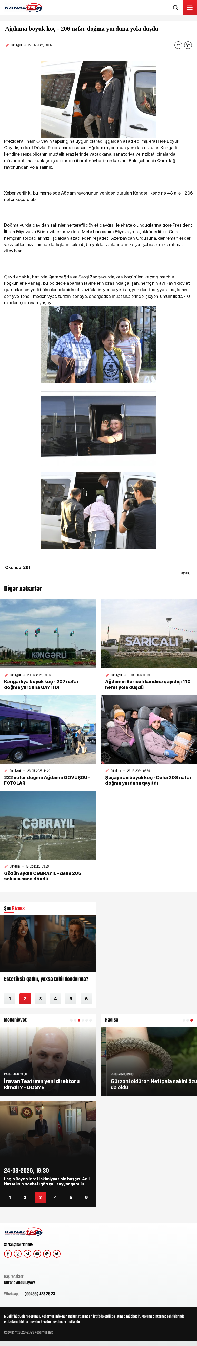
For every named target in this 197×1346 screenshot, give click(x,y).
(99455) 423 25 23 (40, 1294)
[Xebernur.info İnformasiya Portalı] (23, 7)
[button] (71, 1020)
